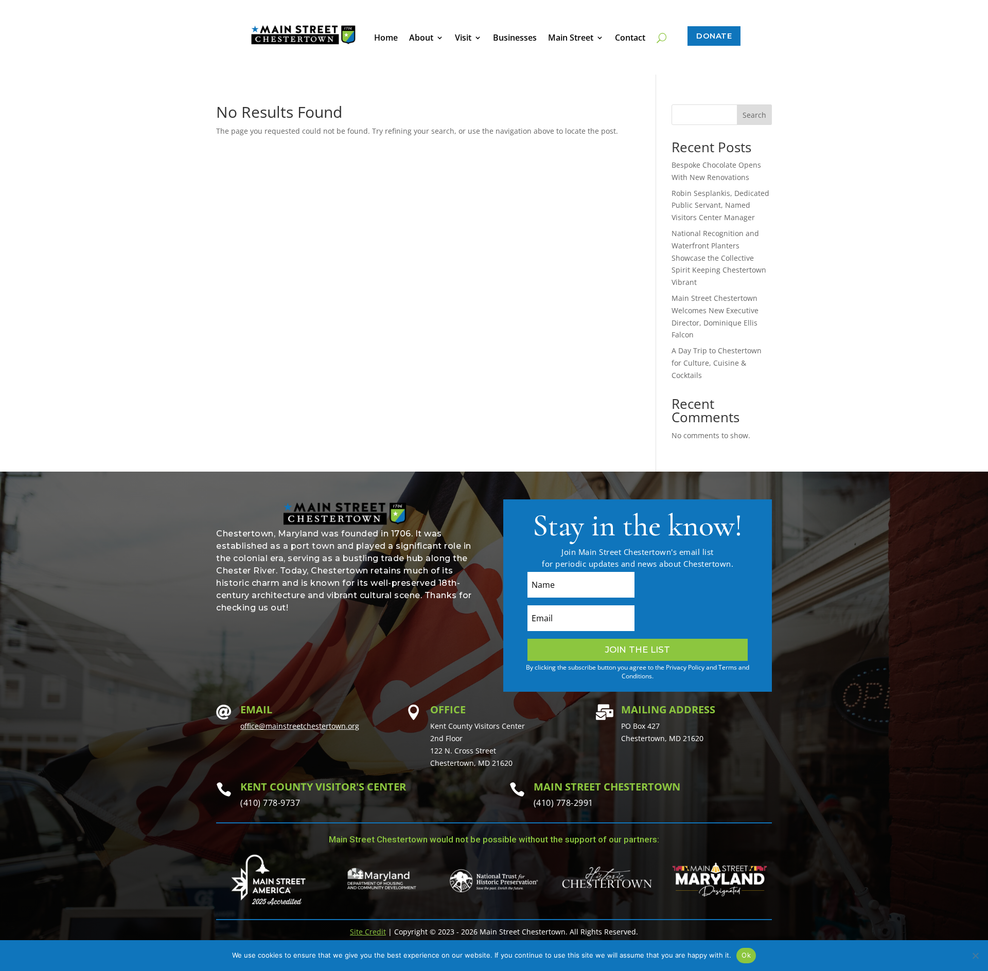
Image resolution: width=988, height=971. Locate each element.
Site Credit (368, 932)
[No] (975, 955)
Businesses (515, 38)
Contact (630, 38)
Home (386, 38)
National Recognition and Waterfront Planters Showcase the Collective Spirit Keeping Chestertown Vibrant (719, 257)
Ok (746, 955)
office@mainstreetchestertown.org (299, 726)
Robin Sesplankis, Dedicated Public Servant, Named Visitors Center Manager (720, 205)
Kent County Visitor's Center (323, 787)
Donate (714, 36)
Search (754, 115)
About (421, 38)
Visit (463, 38)
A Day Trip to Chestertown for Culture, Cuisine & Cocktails (717, 363)
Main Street (570, 38)
